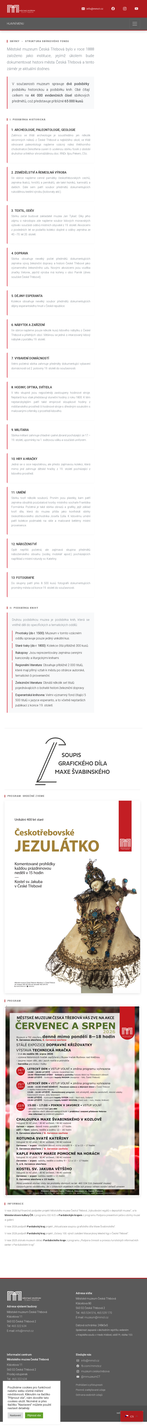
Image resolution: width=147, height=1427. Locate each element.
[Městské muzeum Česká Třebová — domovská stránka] (21, 9)
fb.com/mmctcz (91, 1365)
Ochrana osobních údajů (89, 1394)
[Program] (72, 1100)
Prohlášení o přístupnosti (89, 1384)
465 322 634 (18, 1326)
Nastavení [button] (15, 1415)
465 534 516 (88, 1312)
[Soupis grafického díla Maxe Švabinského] (72, 761)
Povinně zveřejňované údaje (90, 1389)
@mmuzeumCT (90, 1376)
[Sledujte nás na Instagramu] (124, 9)
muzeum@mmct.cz (96, 1317)
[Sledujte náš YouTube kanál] (136, 9)
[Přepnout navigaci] (134, 23)
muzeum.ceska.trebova (95, 1371)
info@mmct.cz (24, 1330)
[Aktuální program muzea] (72, 897)
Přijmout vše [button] (34, 1415)
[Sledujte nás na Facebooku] (113, 9)
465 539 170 (104, 1312)
